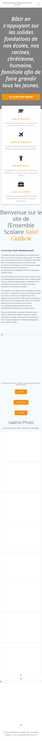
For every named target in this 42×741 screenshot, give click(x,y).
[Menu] (38, 3)
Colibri (35, 735)
